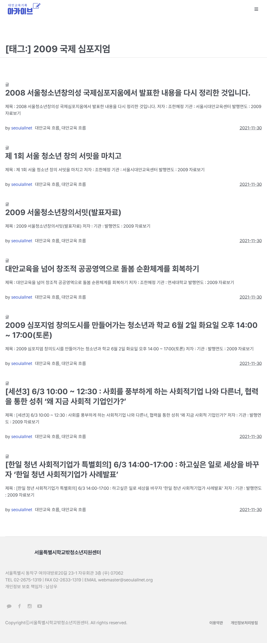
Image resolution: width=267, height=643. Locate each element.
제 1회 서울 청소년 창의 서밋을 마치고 (63, 156)
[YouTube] (40, 606)
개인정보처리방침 (244, 623)
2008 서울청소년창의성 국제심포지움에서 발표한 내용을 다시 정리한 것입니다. (127, 92)
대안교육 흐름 (47, 128)
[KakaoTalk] (9, 606)
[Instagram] (29, 606)
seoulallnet (21, 128)
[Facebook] (19, 606)
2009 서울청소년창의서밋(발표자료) (63, 212)
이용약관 (216, 623)
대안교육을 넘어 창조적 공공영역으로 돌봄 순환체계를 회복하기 (102, 268)
